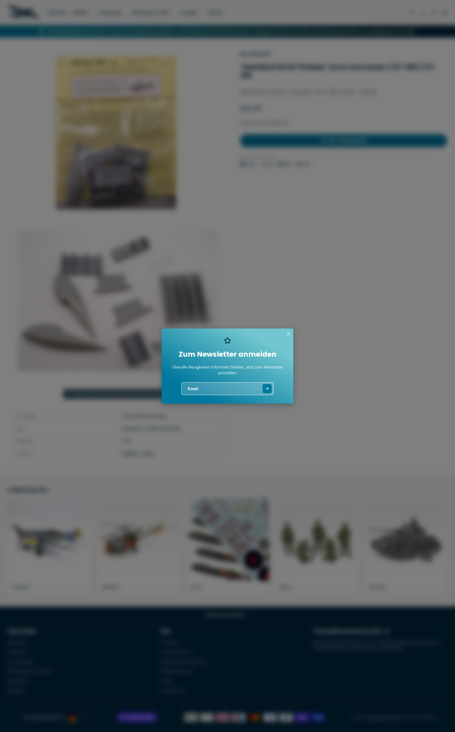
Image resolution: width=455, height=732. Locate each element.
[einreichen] (267, 388)
